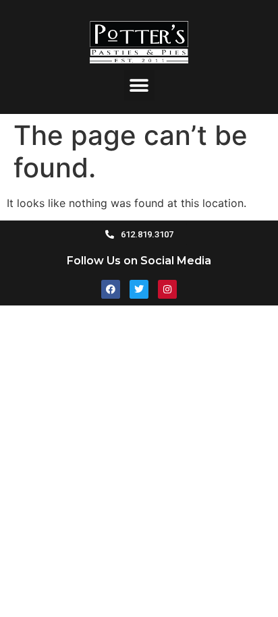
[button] (139, 85)
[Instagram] (167, 289)
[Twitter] (139, 289)
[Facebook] (110, 289)
